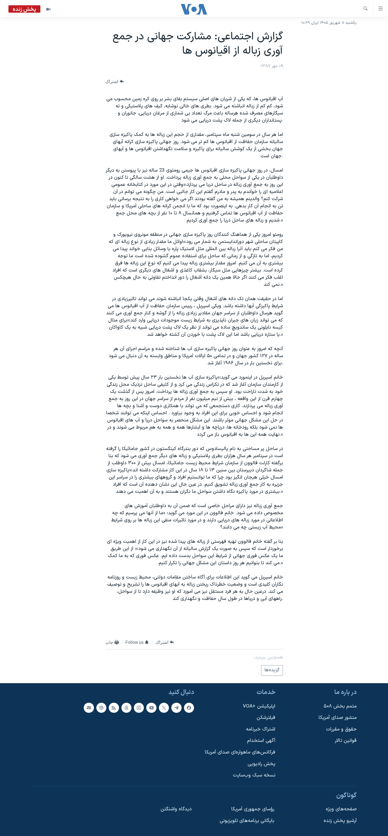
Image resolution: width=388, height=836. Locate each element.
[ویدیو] (48, 9)
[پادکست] (101, 707)
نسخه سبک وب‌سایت (254, 775)
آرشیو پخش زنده (340, 820)
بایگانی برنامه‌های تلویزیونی (247, 820)
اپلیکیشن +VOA (259, 706)
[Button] (114, 81)
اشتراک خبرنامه (260, 729)
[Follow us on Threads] (126, 707)
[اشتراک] (89, 707)
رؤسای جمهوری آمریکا (252, 809)
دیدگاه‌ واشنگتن (176, 809)
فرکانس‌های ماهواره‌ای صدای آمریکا (240, 752)
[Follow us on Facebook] (189, 707)
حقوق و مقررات (341, 729)
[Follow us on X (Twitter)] (164, 707)
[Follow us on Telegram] (176, 707)
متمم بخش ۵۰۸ (340, 706)
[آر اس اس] (114, 707)
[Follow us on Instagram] (139, 707)
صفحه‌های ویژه (341, 809)
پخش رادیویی (261, 763)
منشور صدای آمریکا (338, 717)
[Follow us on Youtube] (151, 707)
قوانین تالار (346, 740)
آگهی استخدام (261, 740)
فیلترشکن (266, 717)
